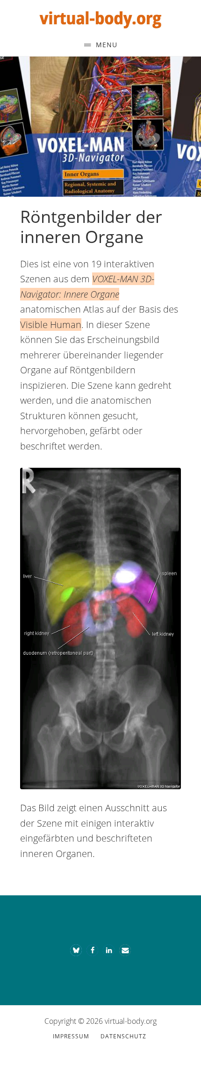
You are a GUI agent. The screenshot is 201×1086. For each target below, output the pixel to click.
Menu (106, 44)
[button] (76, 950)
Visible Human (50, 324)
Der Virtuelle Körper (100, 17)
